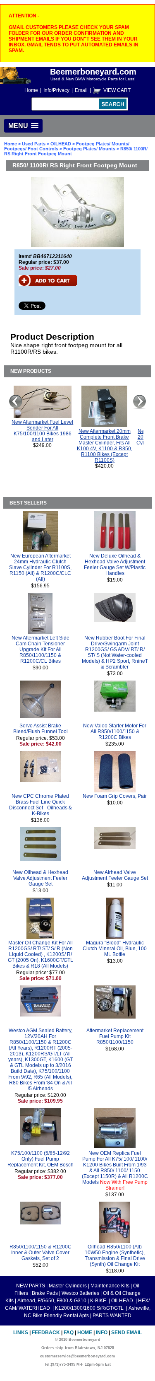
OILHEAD (61, 143)
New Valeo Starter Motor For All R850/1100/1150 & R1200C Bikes (114, 731)
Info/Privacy (56, 90)
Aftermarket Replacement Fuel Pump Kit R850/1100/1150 (114, 1036)
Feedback (46, 1332)
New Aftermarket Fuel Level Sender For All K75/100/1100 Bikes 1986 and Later (42, 430)
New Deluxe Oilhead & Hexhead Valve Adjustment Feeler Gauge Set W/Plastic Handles (114, 564)
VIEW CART (117, 90)
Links (20, 1332)
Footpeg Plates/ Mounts (89, 148)
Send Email (126, 1332)
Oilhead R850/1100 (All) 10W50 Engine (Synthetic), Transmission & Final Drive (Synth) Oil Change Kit (115, 1255)
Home (31, 90)
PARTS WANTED (112, 1315)
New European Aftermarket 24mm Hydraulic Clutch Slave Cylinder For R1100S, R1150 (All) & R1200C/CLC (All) (40, 567)
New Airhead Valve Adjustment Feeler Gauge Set (115, 875)
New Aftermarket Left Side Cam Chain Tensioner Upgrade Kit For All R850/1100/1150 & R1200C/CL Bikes (40, 649)
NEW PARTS (30, 1286)
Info (101, 1332)
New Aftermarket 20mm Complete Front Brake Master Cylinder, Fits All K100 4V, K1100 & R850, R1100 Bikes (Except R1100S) (104, 445)
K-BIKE (98, 1301)
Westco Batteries (80, 1293)
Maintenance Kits (110, 1286)
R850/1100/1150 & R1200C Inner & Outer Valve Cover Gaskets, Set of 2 (41, 1252)
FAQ (69, 1332)
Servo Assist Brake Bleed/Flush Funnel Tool (40, 728)
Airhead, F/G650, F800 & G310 (51, 1301)
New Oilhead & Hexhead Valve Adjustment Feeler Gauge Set (40, 878)
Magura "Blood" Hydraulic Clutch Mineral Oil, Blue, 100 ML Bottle (115, 948)
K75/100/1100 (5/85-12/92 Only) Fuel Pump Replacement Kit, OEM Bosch (40, 1159)
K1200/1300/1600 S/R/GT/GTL (90, 1308)
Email (81, 90)
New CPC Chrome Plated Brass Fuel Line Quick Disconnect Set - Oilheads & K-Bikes (40, 804)
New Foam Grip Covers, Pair (115, 796)
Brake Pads (45, 1293)
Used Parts (33, 143)
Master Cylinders (68, 1286)
